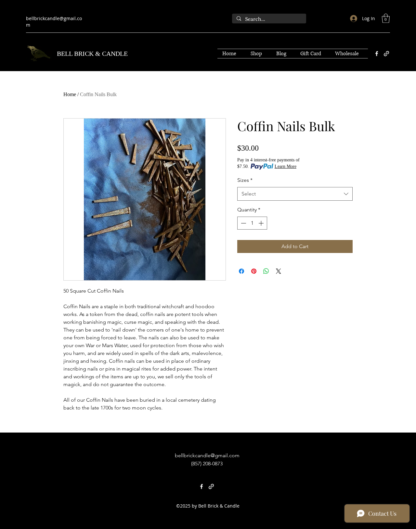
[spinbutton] (252, 223)
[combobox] (295, 194)
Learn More (285, 166)
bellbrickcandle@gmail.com (207, 455)
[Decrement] (242, 223)
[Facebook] (376, 53)
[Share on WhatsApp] (266, 271)
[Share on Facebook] (241, 271)
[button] (386, 18)
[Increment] (261, 223)
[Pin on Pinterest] (254, 271)
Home (69, 94)
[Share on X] (278, 271)
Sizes (245, 180)
